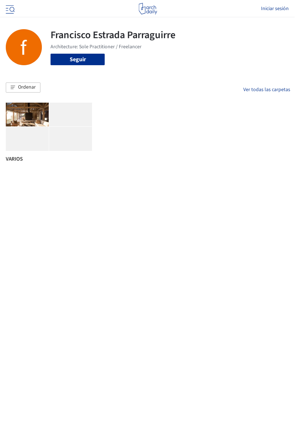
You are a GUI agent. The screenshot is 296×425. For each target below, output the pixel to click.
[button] (23, 87)
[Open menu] (9, 9)
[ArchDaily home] (148, 8)
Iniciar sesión (275, 8)
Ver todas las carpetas (266, 89)
